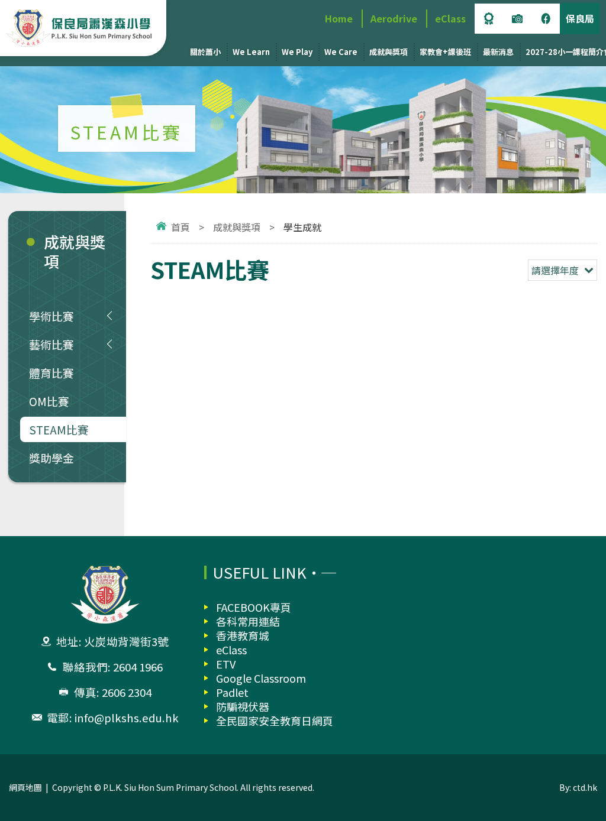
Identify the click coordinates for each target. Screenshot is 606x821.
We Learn (251, 51)
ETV (226, 663)
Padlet (232, 692)
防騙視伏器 (242, 706)
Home (339, 18)
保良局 (580, 18)
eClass (450, 18)
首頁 (180, 227)
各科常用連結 (248, 621)
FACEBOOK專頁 (253, 607)
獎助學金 (51, 458)
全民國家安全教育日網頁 (274, 720)
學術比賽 (51, 316)
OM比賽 (49, 401)
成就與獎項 (388, 51)
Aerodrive (393, 18)
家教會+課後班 (445, 51)
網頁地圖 (25, 787)
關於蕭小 (205, 51)
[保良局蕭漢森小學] (80, 28)
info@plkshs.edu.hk (127, 717)
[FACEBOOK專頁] (545, 19)
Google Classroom (261, 678)
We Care (340, 51)
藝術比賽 (51, 344)
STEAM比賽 (59, 429)
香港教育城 (242, 635)
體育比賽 (51, 373)
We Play (297, 51)
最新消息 (498, 51)
